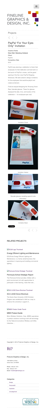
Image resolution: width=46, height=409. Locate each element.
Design (11, 382)
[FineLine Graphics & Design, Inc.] (23, 24)
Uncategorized (13, 391)
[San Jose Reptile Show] (13, 37)
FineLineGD (12, 385)
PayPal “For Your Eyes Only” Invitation (20, 44)
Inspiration (12, 388)
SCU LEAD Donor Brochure (17, 294)
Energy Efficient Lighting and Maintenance (23, 253)
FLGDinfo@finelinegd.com (17, 370)
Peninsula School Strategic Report (20, 274)
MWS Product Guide (14, 313)
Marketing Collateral (22, 53)
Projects (12, 32)
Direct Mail (11, 53)
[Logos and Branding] (17, 37)
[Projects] (9, 37)
